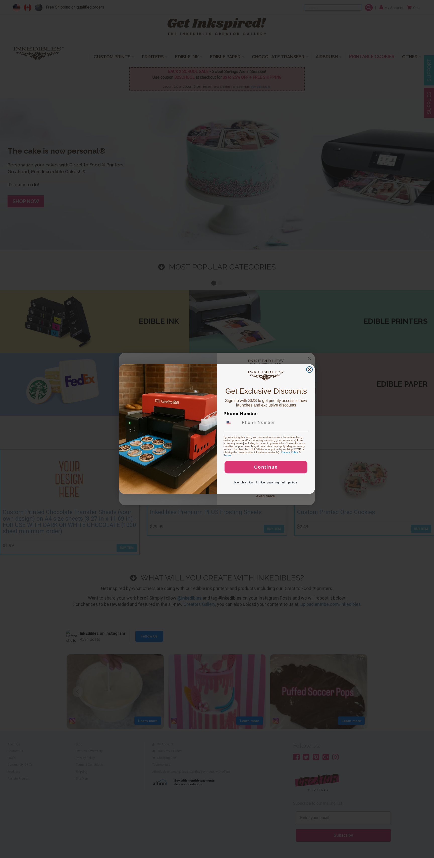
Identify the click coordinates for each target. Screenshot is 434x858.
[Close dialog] (309, 370)
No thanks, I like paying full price (266, 482)
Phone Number (241, 414)
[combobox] (231, 422)
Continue (266, 467)
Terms (227, 455)
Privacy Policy (289, 452)
